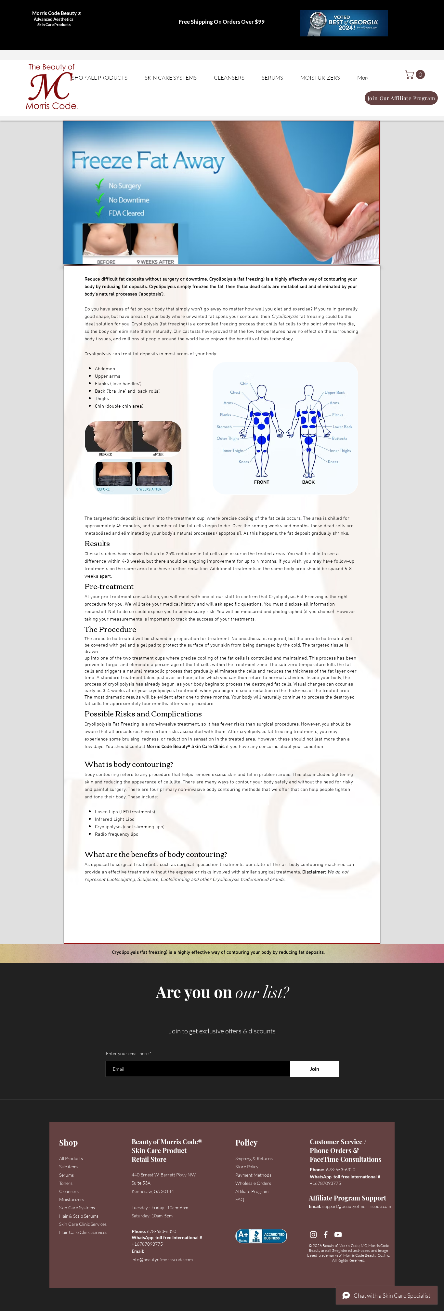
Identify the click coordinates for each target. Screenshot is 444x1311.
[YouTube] (338, 1234)
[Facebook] (325, 1234)
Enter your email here (127, 1053)
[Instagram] (313, 1234)
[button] (416, 74)
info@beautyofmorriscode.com (162, 1259)
